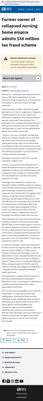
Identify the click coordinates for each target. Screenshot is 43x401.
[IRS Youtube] (21, 380)
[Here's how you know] (21, 3)
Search (21, 9)
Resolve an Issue (12, 362)
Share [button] (8, 340)
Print (23, 340)
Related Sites (11, 372)
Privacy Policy (21, 394)
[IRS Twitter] (8, 380)
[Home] (6, 9)
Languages (10, 367)
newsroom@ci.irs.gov (17, 90)
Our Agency (10, 352)
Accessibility (21, 397)
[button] (30, 9)
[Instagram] (12, 380)
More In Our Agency (12, 78)
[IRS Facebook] (4, 380)
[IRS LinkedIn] (17, 380)
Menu (38, 9)
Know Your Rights (13, 357)
